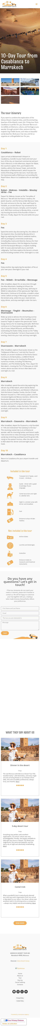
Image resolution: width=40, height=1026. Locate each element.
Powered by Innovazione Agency (20, 1014)
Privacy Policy (20, 998)
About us (20, 976)
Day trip (20, 980)
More (17, 782)
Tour (20, 978)
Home (20, 973)
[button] (36, 4)
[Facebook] (14, 991)
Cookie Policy (20, 1001)
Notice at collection (9, 1024)
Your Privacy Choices (16, 1020)
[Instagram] (18, 991)
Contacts (20, 984)
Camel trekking (20, 982)
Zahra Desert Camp (23, 961)
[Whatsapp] (22, 991)
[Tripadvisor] (26, 991)
